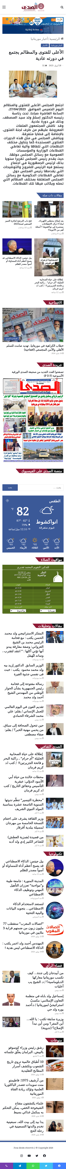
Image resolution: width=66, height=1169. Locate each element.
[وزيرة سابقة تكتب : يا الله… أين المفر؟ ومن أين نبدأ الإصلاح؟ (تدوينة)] (11, 1022)
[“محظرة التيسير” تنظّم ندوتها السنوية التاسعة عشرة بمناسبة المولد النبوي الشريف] (55, 804)
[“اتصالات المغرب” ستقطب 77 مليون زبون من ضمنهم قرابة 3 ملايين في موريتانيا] (55, 930)
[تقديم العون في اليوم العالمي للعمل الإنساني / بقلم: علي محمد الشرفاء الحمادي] (55, 710)
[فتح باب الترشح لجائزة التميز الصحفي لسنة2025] (17, 209)
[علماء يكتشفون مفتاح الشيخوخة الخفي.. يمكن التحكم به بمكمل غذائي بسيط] (55, 1107)
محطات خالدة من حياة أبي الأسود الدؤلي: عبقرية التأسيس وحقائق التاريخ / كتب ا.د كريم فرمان (24, 783)
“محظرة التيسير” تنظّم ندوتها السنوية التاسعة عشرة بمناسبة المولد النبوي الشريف (23, 804)
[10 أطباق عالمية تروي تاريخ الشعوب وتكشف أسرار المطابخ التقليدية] (55, 1065)
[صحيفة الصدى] (33, 7)
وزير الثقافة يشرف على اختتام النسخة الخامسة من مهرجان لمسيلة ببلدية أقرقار (23, 822)
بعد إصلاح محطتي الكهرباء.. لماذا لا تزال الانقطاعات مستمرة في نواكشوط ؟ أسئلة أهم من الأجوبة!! (49, 225)
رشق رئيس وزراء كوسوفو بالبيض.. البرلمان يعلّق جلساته (24, 1049)
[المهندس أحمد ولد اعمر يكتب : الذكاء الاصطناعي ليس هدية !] (55, 950)
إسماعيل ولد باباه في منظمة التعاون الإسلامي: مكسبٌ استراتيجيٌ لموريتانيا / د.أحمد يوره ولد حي (44, 1002)
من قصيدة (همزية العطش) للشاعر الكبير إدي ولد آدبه (26, 839)
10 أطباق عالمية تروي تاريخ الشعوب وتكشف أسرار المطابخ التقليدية (25, 1066)
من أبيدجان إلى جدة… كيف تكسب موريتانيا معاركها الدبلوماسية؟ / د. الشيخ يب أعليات (46, 979)
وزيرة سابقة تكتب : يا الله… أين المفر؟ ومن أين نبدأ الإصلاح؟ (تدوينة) (45, 1023)
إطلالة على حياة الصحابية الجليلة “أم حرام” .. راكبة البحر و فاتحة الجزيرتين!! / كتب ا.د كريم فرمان (49, 284)
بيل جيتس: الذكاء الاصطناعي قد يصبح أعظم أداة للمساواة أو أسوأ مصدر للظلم (17, 260)
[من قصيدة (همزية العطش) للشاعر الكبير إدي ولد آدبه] (55, 841)
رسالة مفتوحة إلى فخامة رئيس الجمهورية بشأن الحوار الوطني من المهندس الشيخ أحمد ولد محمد (24, 690)
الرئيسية (55, 39)
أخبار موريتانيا (39, 39)
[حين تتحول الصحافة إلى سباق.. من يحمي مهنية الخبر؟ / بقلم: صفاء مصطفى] (55, 729)
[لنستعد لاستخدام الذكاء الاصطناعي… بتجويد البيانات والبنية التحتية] (55, 910)
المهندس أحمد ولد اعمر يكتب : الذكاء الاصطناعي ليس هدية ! (23, 945)
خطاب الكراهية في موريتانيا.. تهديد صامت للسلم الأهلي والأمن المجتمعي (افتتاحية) (35, 347)
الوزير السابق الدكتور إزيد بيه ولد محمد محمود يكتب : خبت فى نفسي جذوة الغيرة (24, 669)
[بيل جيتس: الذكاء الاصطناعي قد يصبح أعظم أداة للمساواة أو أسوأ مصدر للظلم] (17, 246)
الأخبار (44, 45)
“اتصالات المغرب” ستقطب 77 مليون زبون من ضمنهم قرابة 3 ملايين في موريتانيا (23, 928)
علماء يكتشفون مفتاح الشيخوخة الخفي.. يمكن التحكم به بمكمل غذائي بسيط (23, 1107)
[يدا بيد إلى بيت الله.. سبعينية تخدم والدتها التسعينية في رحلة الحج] (55, 1126)
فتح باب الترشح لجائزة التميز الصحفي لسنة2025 (18, 222)
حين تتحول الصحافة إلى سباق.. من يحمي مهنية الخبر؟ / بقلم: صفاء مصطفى (23, 729)
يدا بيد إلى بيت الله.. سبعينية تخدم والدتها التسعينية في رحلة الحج (25, 1126)
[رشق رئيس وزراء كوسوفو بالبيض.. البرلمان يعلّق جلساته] (55, 1051)
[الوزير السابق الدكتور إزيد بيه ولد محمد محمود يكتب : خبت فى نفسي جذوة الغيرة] (55, 669)
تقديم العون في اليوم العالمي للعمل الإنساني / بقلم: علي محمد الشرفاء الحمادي (24, 711)
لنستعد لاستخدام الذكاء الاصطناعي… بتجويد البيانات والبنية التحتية (25, 908)
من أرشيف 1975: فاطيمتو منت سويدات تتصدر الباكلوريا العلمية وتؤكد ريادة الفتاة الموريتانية (24, 1087)
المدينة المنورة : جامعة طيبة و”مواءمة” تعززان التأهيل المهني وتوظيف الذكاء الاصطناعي (25, 887)
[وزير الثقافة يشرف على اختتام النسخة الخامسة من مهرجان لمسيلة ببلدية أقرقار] (55, 822)
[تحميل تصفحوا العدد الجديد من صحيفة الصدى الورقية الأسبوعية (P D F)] (33, 462)
